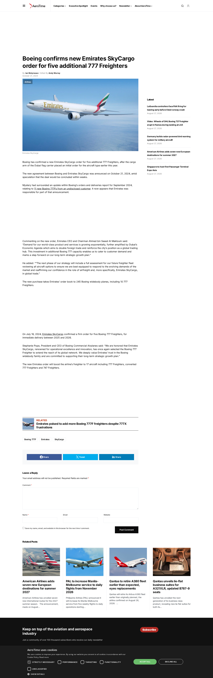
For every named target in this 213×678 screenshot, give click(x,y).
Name (25, 515)
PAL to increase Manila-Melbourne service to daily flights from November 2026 (84, 586)
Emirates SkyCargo (52, 334)
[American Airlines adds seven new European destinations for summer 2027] (41, 562)
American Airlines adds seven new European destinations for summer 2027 (39, 586)
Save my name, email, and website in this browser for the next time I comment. (57, 528)
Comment (27, 485)
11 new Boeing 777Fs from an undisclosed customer (62, 188)
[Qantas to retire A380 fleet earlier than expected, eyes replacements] (128, 562)
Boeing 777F (30, 439)
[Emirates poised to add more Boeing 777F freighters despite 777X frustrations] (28, 424)
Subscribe (149, 629)
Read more (44, 657)
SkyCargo (59, 439)
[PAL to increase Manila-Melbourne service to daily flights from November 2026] (84, 562)
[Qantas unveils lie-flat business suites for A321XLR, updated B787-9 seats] (172, 562)
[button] (24, 6)
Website (107, 515)
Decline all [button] (171, 661)
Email (65, 515)
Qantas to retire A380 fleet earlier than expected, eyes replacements (127, 584)
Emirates (45, 439)
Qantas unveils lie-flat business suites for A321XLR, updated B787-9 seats (171, 586)
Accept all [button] (145, 661)
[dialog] (106, 662)
